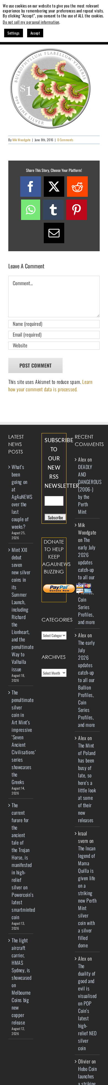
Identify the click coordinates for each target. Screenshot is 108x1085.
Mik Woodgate (21, 139)
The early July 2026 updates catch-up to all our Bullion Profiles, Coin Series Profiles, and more (87, 580)
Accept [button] (35, 33)
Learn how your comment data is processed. (50, 385)
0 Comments (65, 139)
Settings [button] (13, 33)
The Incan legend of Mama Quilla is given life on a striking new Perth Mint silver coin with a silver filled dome (87, 897)
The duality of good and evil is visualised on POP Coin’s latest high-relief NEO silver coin (87, 1007)
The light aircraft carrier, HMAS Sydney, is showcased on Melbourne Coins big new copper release (21, 981)
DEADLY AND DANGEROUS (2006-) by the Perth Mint (89, 489)
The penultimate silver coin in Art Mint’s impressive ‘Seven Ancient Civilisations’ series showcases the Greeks (21, 737)
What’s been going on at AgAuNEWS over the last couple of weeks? (21, 496)
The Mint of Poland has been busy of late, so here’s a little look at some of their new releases (87, 783)
